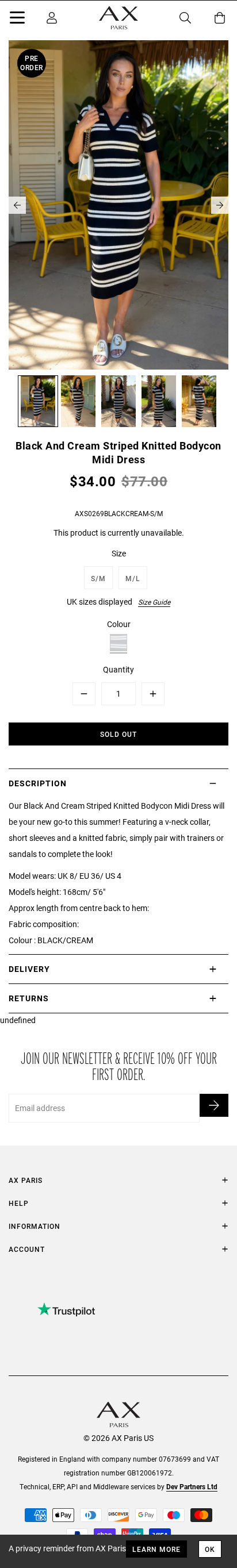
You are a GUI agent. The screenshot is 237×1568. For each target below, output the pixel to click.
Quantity (118, 669)
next (219, 205)
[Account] (52, 18)
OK (210, 1549)
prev (17, 205)
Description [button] (38, 783)
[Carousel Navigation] (118, 205)
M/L (132, 578)
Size (119, 553)
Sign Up (214, 1105)
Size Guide (154, 601)
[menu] (17, 19)
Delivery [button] (29, 968)
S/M (98, 578)
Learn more (156, 1549)
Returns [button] (29, 998)
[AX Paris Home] (118, 17)
